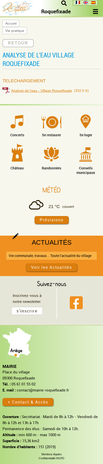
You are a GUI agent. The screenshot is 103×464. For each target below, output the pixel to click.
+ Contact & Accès (28, 402)
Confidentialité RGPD (51, 458)
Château (17, 168)
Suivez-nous (51, 283)
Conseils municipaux (85, 170)
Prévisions (52, 220)
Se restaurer (51, 134)
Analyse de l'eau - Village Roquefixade (41, 91)
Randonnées (51, 168)
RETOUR (18, 43)
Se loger (86, 134)
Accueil (10, 23)
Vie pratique (14, 31)
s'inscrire (27, 311)
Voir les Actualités (51, 267)
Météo (51, 190)
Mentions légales (52, 454)
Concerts (17, 134)
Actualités (52, 242)
